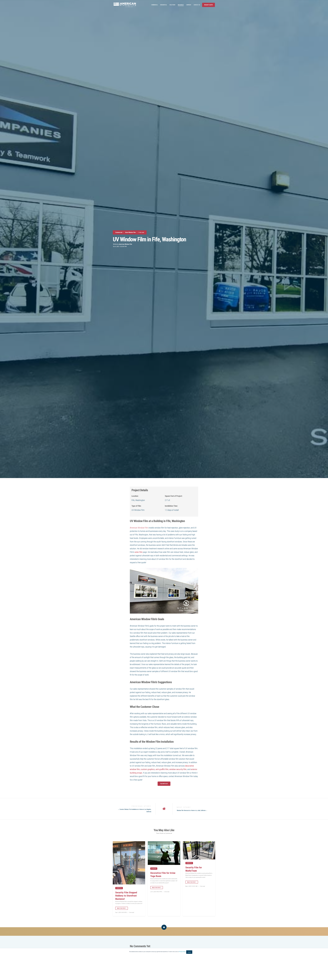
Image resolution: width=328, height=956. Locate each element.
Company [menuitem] (188, 4)
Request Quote (208, 5)
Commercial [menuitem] (154, 4)
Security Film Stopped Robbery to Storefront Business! (126, 895)
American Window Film (139, 528)
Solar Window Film (130, 232)
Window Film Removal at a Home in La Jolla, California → (192, 810)
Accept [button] (189, 952)
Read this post (121, 908)
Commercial (118, 232)
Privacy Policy (182, 951)
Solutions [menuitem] (172, 4)
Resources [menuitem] (181, 4)
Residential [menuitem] (163, 4)
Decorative (153, 868)
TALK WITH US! (164, 783)
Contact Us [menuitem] (197, 4)
